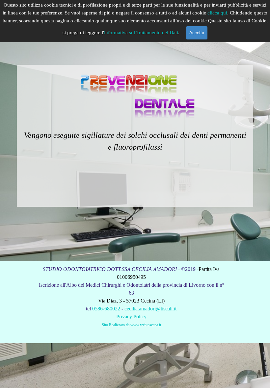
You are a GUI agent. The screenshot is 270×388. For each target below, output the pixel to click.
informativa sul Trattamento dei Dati (141, 32)
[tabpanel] (135, 135)
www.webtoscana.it (145, 325)
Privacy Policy (131, 316)
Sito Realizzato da (115, 325)
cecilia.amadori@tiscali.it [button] (150, 308)
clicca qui (217, 12)
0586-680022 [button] (106, 308)
